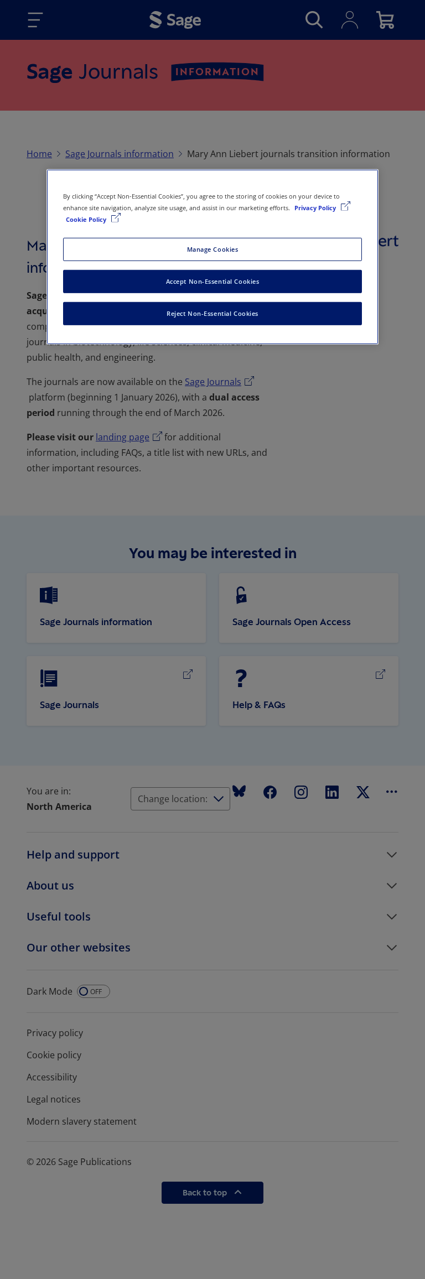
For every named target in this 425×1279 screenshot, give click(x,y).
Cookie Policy (87, 219)
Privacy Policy (316, 208)
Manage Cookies (213, 249)
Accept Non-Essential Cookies (213, 281)
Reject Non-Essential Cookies (212, 313)
